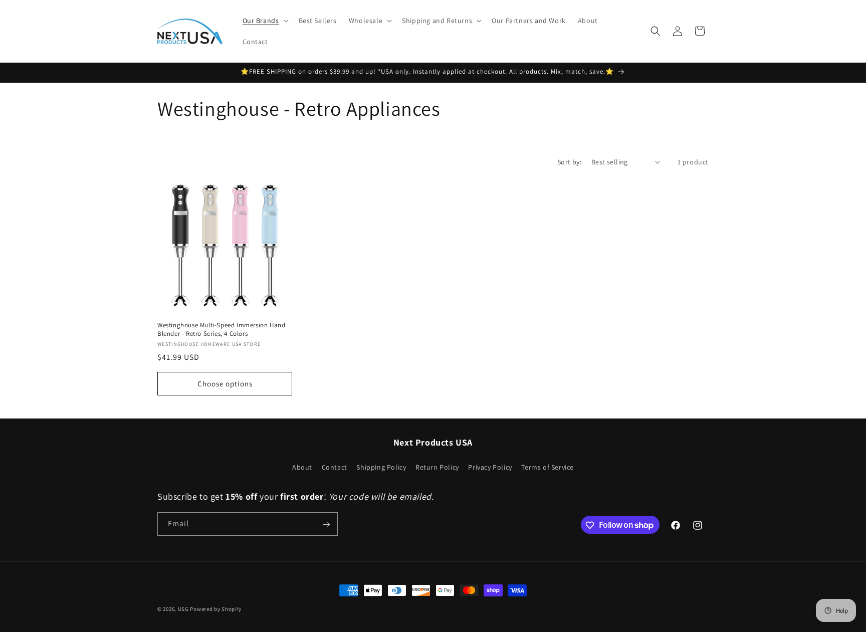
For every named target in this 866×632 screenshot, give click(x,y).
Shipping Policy (381, 466)
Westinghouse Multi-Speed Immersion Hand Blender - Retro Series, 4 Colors (221, 329)
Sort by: (569, 161)
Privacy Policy (490, 466)
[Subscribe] (326, 524)
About (302, 466)
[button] (265, 20)
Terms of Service (547, 466)
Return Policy (437, 466)
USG (183, 608)
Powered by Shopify (216, 608)
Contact (334, 466)
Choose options (225, 383)
